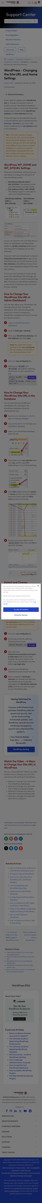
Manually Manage (21, 615)
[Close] (38, 586)
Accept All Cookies (21, 609)
